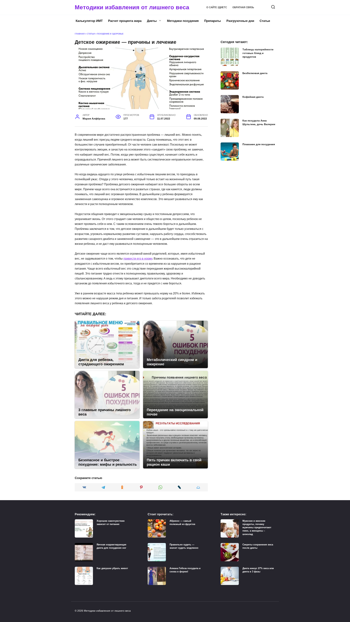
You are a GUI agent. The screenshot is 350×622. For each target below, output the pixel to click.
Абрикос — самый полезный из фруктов (182, 522)
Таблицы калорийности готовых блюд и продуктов (257, 53)
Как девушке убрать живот (112, 568)
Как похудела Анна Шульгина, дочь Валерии (258, 122)
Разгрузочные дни (240, 21)
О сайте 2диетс (216, 7)
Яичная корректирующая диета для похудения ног (111, 546)
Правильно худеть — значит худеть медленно (184, 546)
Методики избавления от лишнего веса (132, 7)
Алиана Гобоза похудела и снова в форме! (185, 570)
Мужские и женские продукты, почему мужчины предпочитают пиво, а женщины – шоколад (256, 527)
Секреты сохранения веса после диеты (257, 546)
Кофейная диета (253, 96)
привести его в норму (137, 258)
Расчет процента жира (124, 21)
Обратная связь (243, 7)
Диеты (152, 21)
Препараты (212, 21)
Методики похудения (183, 21)
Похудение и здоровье (110, 34)
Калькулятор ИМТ (89, 21)
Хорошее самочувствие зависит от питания (111, 522)
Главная (80, 34)
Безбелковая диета (254, 73)
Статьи (265, 21)
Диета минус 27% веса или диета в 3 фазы (258, 570)
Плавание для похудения (258, 144)
